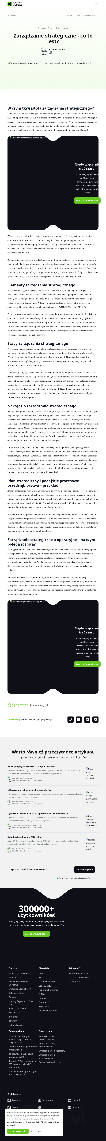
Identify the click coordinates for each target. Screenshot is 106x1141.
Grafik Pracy (15, 977)
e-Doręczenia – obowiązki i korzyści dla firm (29, 790)
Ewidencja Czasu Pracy (20, 988)
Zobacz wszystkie (84, 869)
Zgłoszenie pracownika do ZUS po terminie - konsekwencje (37, 813)
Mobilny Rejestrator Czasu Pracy (21, 1003)
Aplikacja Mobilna (17, 1008)
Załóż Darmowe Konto (80, 977)
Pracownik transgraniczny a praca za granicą (22, 1073)
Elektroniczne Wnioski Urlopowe (19, 983)
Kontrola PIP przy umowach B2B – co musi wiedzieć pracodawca (22, 1064)
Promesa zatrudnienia (50, 1062)
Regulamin (44, 1006)
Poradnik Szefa (28, 778)
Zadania (12, 997)
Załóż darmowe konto (87, 200)
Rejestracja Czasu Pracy (20, 973)
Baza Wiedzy (45, 985)
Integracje (13, 1016)
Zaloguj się (74, 981)
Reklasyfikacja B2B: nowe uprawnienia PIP (21, 1055)
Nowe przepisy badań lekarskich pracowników (31, 766)
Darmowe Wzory (47, 981)
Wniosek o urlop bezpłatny (52, 1050)
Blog (41, 977)
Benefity (13, 1020)
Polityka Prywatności (49, 1010)
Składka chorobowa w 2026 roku (24, 837)
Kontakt (43, 998)
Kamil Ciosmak (17, 778)
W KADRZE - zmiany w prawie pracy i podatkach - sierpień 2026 (21, 1039)
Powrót (13, 15)
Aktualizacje (14, 1012)
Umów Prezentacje (78, 973)
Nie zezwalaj (36, 1131)
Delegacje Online (17, 993)
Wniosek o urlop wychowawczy (47, 1056)
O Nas (42, 994)
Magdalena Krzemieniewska (20, 825)
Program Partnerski (48, 989)
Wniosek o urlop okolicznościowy (47, 1038)
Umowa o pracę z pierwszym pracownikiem (23, 1048)
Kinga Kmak (16, 849)
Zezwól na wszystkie (18, 1131)
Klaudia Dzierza (57, 49)
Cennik (42, 973)
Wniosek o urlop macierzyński (47, 1045)
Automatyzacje (16, 1025)
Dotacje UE (44, 1002)
